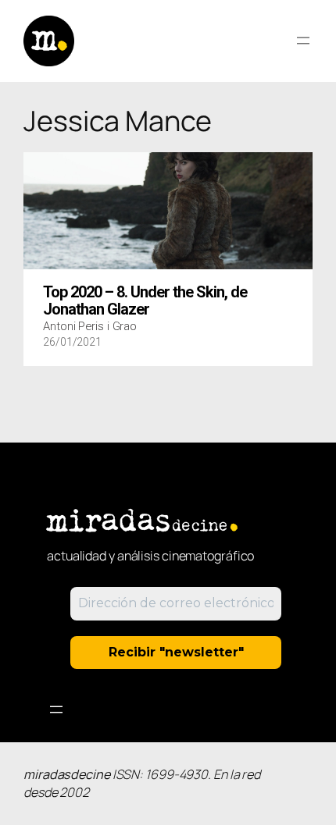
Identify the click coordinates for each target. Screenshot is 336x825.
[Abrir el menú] (303, 40)
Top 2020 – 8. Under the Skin (145, 301)
